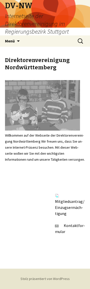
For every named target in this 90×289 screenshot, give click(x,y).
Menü (10, 40)
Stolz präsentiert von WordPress (45, 278)
